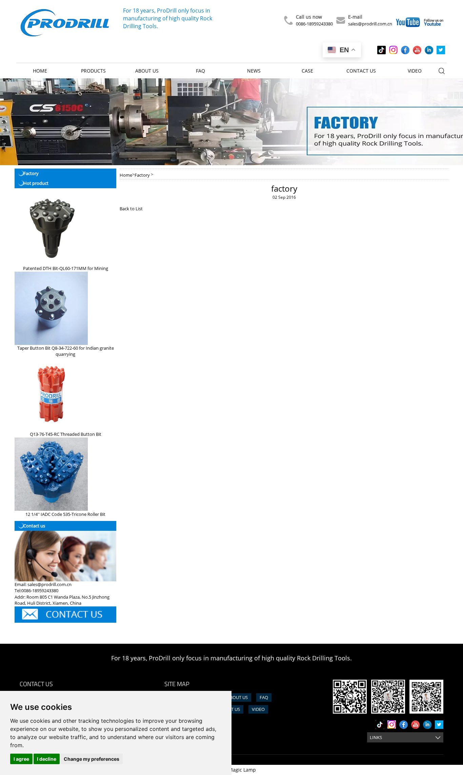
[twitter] (441, 50)
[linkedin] (429, 50)
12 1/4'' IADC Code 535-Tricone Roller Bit (65, 514)
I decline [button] (46, 759)
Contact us (361, 70)
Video (415, 70)
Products (93, 70)
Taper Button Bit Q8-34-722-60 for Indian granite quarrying (65, 351)
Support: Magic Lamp (231, 770)
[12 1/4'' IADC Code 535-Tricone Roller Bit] (51, 474)
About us (147, 70)
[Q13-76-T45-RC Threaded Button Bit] (51, 394)
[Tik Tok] (381, 50)
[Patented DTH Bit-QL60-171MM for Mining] (51, 228)
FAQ (200, 70)
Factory (142, 175)
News (254, 70)
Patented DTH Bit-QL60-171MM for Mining (65, 268)
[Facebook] (405, 50)
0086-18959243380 (314, 24)
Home (40, 70)
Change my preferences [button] (91, 759)
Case (307, 70)
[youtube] (417, 50)
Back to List (131, 209)
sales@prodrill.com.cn (370, 24)
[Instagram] (393, 50)
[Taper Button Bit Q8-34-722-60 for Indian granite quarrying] (51, 308)
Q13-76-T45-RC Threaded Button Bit (65, 434)
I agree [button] (21, 759)
